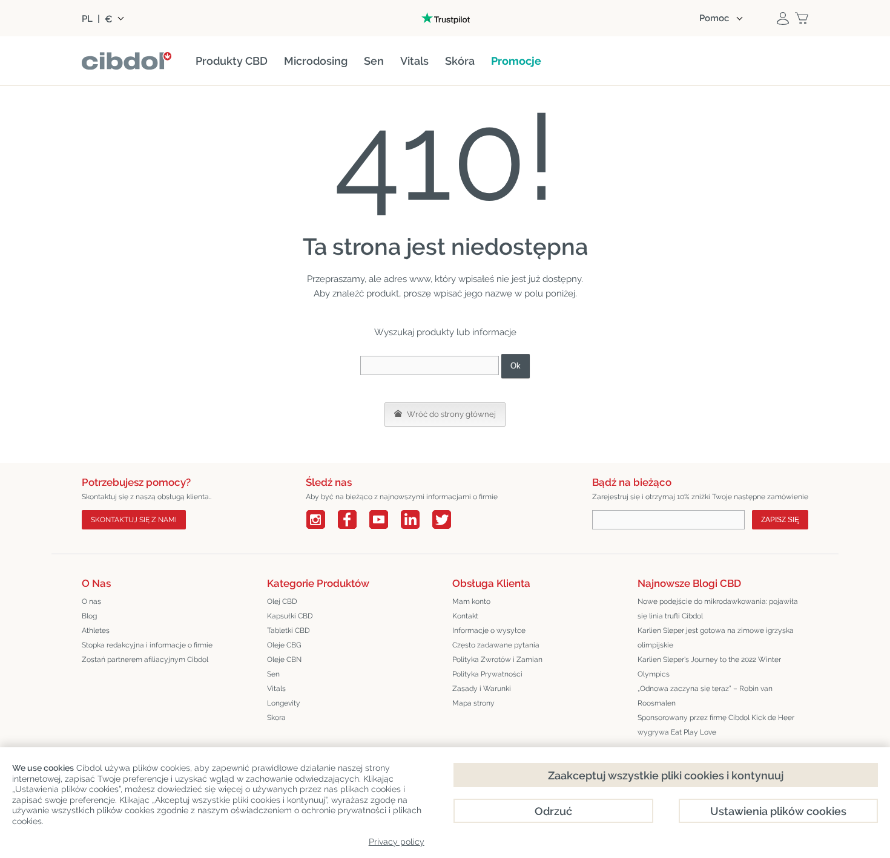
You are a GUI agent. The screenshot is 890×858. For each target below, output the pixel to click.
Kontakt (465, 616)
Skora (276, 717)
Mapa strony (473, 703)
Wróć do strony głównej (450, 414)
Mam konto (471, 601)
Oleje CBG (284, 645)
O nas (91, 601)
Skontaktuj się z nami (134, 520)
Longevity (283, 703)
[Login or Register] (783, 18)
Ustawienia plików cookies (778, 811)
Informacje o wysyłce (489, 630)
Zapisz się (780, 520)
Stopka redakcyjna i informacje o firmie (147, 645)
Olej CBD (282, 601)
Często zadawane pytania (495, 645)
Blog (89, 616)
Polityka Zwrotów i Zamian (497, 659)
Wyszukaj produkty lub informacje (445, 332)
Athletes (96, 630)
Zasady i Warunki (481, 688)
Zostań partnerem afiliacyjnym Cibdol (145, 659)
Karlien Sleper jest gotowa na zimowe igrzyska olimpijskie (716, 637)
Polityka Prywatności (487, 674)
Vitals (276, 688)
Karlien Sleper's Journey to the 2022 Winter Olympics (709, 666)
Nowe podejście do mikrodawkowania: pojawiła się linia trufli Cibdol (718, 608)
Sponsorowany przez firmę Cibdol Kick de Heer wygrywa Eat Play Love (716, 724)
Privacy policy (396, 842)
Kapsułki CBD (290, 616)
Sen (273, 674)
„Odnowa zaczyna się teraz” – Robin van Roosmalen (705, 695)
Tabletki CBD (288, 630)
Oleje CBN (284, 659)
